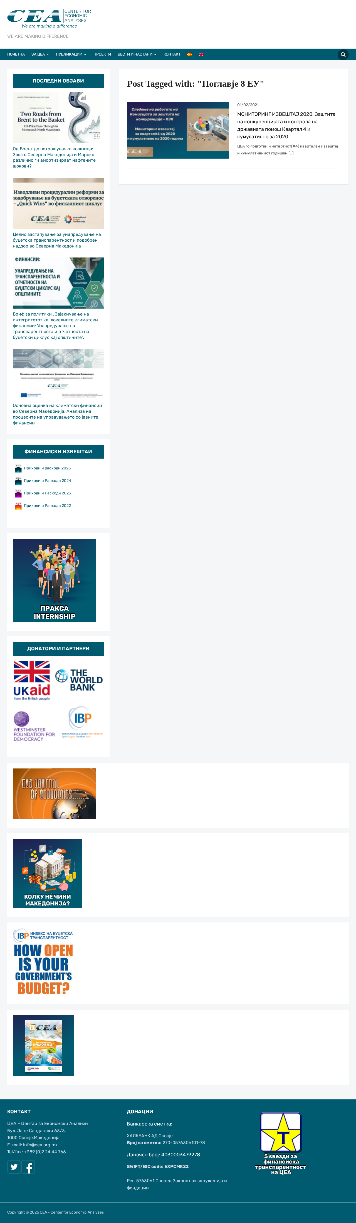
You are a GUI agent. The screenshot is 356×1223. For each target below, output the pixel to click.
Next (97, 704)
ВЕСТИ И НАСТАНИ (135, 54)
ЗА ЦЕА (38, 54)
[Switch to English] (204, 54)
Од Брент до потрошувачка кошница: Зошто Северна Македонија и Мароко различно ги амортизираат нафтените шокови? (54, 157)
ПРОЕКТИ (102, 54)
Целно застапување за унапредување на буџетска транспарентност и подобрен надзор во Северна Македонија (57, 240)
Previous (20, 704)
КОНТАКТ (172, 54)
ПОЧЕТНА (16, 54)
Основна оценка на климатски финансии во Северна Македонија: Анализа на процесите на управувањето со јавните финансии (57, 414)
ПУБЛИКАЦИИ (69, 54)
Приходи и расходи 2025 (47, 468)
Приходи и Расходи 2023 (47, 493)
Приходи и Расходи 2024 (48, 480)
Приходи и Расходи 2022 (47, 505)
